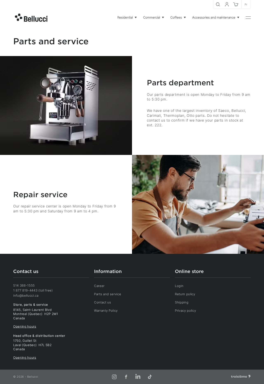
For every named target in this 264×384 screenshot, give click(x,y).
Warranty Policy (106, 311)
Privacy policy (185, 311)
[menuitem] (127, 18)
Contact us (102, 302)
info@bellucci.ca (26, 295)
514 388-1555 (24, 285)
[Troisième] (241, 377)
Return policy (185, 294)
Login (179, 286)
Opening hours (24, 326)
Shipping (181, 302)
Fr (246, 4)
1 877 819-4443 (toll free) (33, 290)
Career (99, 286)
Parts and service (107, 294)
